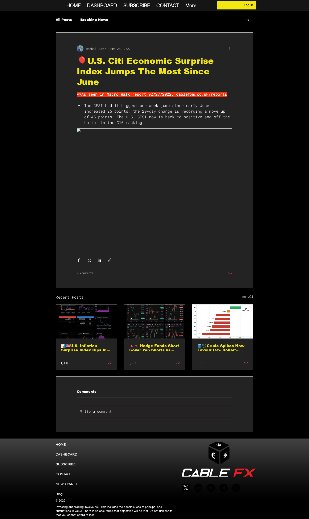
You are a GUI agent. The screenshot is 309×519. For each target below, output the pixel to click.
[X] (186, 488)
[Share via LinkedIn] (99, 260)
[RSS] (211, 488)
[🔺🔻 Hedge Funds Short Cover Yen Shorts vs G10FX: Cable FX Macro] (154, 321)
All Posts (64, 19)
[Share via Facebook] (79, 260)
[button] (248, 19)
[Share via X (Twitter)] (89, 260)
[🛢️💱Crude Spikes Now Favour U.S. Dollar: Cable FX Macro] (222, 321)
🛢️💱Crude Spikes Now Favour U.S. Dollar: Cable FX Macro (220, 348)
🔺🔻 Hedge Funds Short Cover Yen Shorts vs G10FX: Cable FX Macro (154, 348)
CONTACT (64, 474)
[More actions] (229, 48)
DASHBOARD (66, 454)
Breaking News (94, 19)
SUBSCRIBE (66, 464)
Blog (59, 494)
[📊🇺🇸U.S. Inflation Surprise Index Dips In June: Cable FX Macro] (86, 321)
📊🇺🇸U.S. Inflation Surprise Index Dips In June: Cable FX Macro (84, 348)
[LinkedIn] (198, 488)
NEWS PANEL (67, 484)
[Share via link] (110, 260)
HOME (61, 445)
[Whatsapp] (236, 488)
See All (247, 297)
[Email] (223, 488)
